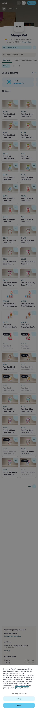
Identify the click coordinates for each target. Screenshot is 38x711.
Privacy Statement (22, 688)
